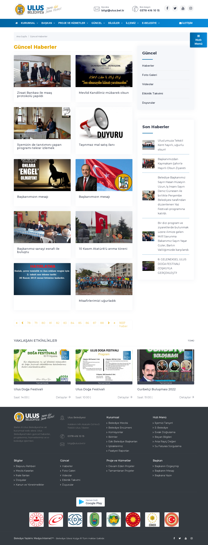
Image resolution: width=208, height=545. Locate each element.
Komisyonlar (115, 432)
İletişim (187, 23)
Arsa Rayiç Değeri (165, 441)
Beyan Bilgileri (163, 436)
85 (80, 322)
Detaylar (62, 397)
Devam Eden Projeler (121, 466)
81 (50, 322)
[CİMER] (152, 519)
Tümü (191, 340)
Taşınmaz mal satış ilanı (97, 145)
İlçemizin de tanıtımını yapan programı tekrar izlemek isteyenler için (39, 148)
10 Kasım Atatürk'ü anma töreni (103, 249)
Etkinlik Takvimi (152, 93)
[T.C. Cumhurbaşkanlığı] (133, 519)
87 (94, 322)
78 (29, 322)
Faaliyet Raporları (118, 450)
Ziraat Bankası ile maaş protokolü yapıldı (34, 94)
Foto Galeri (149, 75)
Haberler (148, 65)
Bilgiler (114, 23)
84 (72, 322)
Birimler (112, 436)
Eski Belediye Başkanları (122, 441)
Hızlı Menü (198, 41)
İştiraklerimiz (115, 446)
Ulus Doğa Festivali (28, 389)
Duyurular (148, 102)
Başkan (47, 23)
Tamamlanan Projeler (121, 470)
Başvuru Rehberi (25, 466)
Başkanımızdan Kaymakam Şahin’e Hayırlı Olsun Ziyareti (172, 164)
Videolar (148, 84)
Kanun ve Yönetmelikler (30, 484)
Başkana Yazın (163, 475)
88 (102, 322)
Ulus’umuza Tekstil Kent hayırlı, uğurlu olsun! (171, 145)
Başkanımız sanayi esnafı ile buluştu (38, 250)
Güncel (97, 23)
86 (87, 322)
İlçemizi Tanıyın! (164, 422)
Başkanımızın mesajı (32, 197)
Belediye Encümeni (120, 427)
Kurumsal (28, 23)
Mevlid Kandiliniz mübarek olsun (104, 93)
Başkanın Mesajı (164, 470)
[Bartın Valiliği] (94, 519)
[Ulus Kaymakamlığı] (113, 519)
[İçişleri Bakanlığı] (36, 519)
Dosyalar (21, 479)
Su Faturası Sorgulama (168, 446)
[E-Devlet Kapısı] (56, 519)
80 (43, 322)
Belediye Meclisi (118, 422)
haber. (123, 324)
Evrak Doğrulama (165, 432)
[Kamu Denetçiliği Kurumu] (75, 519)
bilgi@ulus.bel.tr (76, 443)
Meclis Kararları (24, 470)
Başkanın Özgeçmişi (167, 466)
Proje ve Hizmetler (72, 23)
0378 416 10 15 (76, 436)
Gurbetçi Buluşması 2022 (156, 389)
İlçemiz (131, 23)
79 (36, 322)
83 (65, 322)
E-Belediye (149, 23)
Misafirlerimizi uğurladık (97, 301)
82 (57, 322)
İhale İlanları (22, 475)
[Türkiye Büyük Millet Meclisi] (171, 519)
